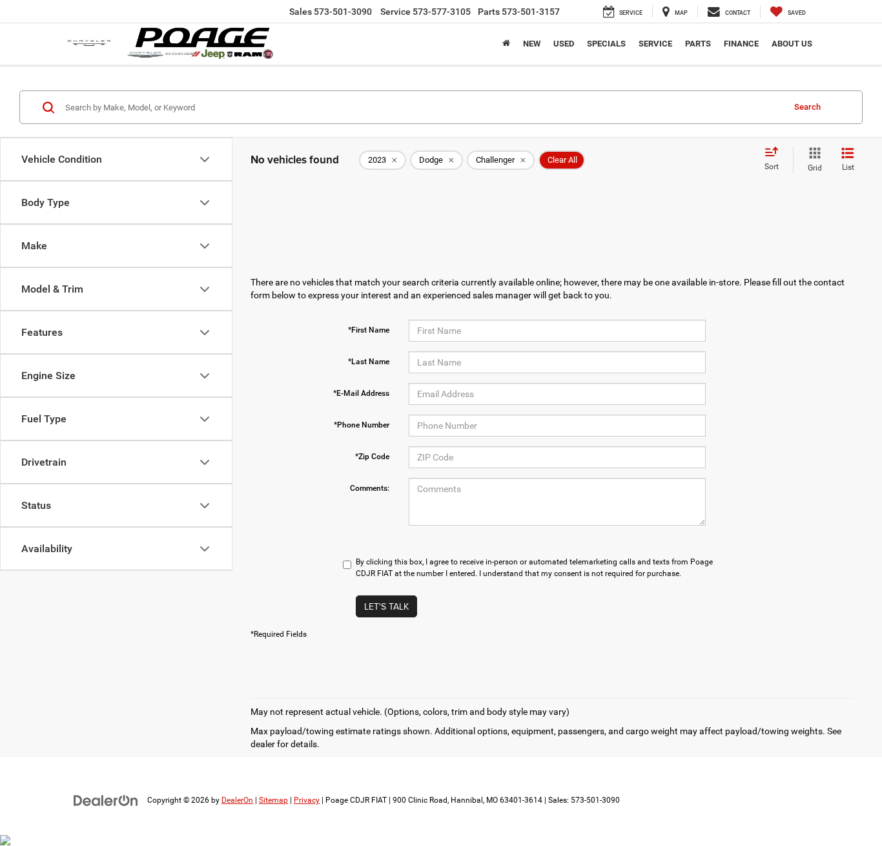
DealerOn (237, 800)
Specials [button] (606, 43)
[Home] (506, 44)
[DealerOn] (106, 799)
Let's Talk (386, 606)
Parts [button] (698, 43)
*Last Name (368, 361)
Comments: (369, 488)
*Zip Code (372, 456)
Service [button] (655, 43)
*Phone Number (361, 424)
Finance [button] (741, 43)
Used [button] (563, 43)
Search (807, 107)
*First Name (368, 330)
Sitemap (273, 800)
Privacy (307, 800)
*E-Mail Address (361, 393)
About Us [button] (792, 43)
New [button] (531, 43)
